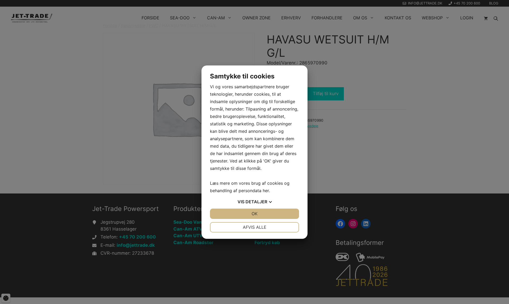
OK (254, 213)
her (266, 190)
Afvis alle (254, 227)
